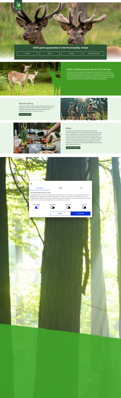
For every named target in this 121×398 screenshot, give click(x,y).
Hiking (49, 53)
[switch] (53, 208)
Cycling (27, 53)
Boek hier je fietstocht (73, 147)
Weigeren (60, 213)
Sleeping (71, 53)
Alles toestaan (80, 213)
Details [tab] (60, 188)
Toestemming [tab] (39, 188)
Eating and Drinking (94, 53)
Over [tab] (81, 188)
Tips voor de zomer (25, 114)
